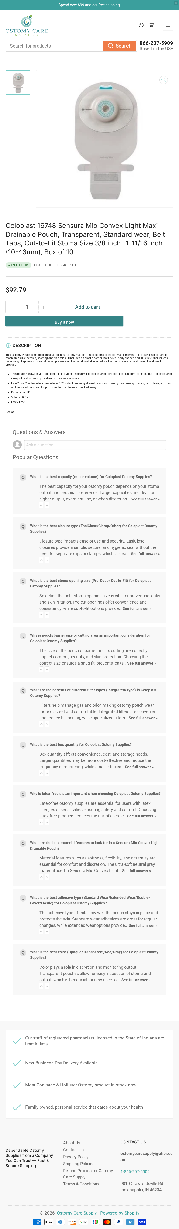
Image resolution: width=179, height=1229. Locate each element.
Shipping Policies (78, 1163)
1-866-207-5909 (135, 1171)
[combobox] (71, 46)
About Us (71, 1142)
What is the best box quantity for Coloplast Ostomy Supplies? (81, 744)
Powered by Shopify (119, 1213)
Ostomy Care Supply (77, 1213)
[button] (41, 505)
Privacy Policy (76, 1156)
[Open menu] (168, 25)
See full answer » (145, 499)
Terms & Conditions (81, 1183)
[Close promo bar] (176, 3)
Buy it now (64, 322)
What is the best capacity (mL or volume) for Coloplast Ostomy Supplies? (91, 477)
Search (123, 46)
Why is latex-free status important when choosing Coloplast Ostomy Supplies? (95, 793)
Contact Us (73, 1149)
